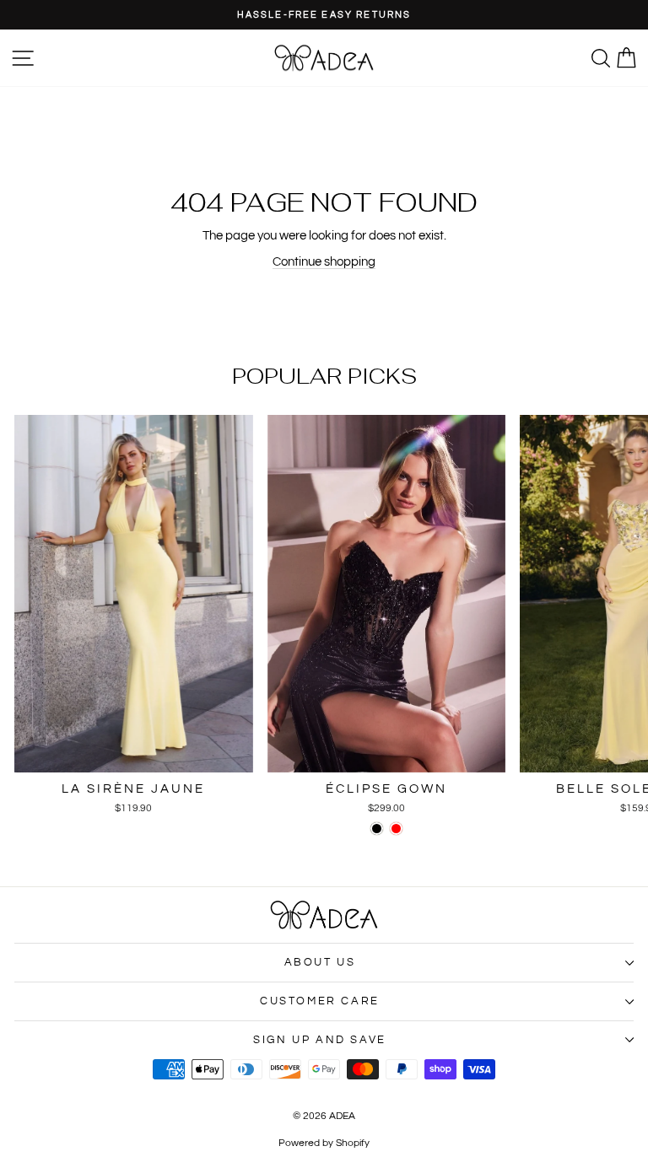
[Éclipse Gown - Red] (396, 828)
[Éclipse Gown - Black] (376, 828)
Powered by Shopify (324, 1143)
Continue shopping (324, 262)
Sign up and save (319, 1040)
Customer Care (320, 1001)
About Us (320, 962)
